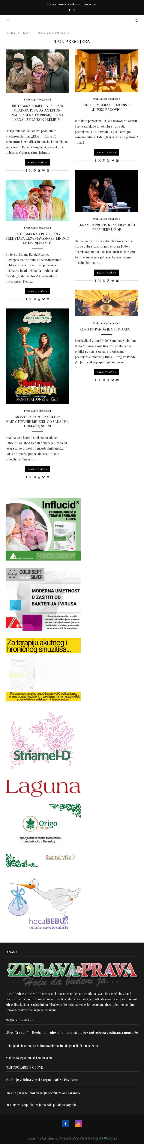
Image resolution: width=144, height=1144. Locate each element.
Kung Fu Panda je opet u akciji (107, 329)
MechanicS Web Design (104, 1138)
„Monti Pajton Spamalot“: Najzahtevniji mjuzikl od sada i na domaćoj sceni (37, 421)
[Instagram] (74, 9)
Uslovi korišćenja (69, 4)
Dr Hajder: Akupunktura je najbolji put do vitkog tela (41, 1105)
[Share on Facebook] (26, 170)
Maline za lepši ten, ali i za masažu (29, 1058)
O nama (51, 4)
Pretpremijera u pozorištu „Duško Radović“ (107, 107)
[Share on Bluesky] (43, 170)
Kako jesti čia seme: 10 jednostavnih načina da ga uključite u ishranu (52, 1046)
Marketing (90, 4)
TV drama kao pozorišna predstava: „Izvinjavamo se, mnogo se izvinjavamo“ (37, 238)
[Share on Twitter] (30, 170)
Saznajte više (36, 162)
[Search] (136, 20)
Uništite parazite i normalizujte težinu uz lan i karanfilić (43, 1093)
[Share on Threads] (39, 170)
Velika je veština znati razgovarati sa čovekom (42, 1079)
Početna (10, 32)
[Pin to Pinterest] (35, 170)
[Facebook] (69, 9)
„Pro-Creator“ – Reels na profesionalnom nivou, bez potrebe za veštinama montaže (72, 1032)
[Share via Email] (48, 170)
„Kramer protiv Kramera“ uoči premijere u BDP (106, 227)
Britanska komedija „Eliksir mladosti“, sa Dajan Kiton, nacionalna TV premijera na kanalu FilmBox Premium (37, 112)
